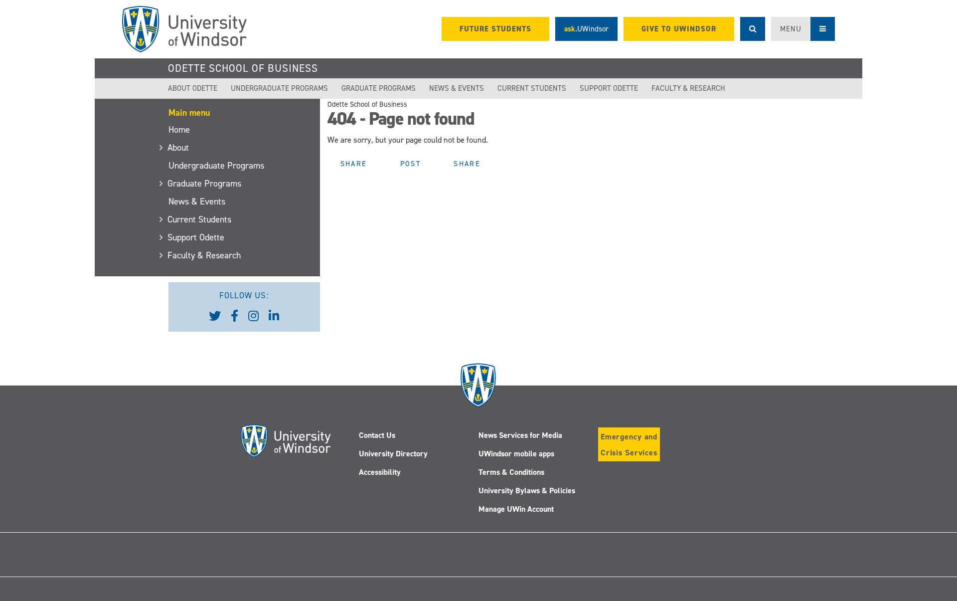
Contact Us (377, 435)
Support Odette (609, 88)
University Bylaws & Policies (526, 490)
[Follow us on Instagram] (253, 316)
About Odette (192, 88)
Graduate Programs (378, 88)
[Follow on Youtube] (524, 561)
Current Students (531, 88)
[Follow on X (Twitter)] (387, 561)
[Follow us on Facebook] (234, 316)
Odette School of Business (243, 68)
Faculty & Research (688, 88)
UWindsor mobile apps (516, 453)
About (178, 148)
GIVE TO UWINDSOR (678, 29)
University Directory (393, 453)
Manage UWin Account (516, 509)
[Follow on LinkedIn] (478, 561)
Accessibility (380, 472)
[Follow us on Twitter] (215, 316)
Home (179, 130)
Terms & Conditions (511, 472)
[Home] (184, 29)
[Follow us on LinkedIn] (274, 316)
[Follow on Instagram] (570, 561)
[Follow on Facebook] (433, 561)
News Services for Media (520, 435)
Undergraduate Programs (279, 88)
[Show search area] (752, 29)
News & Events (456, 88)
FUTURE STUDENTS (495, 29)
